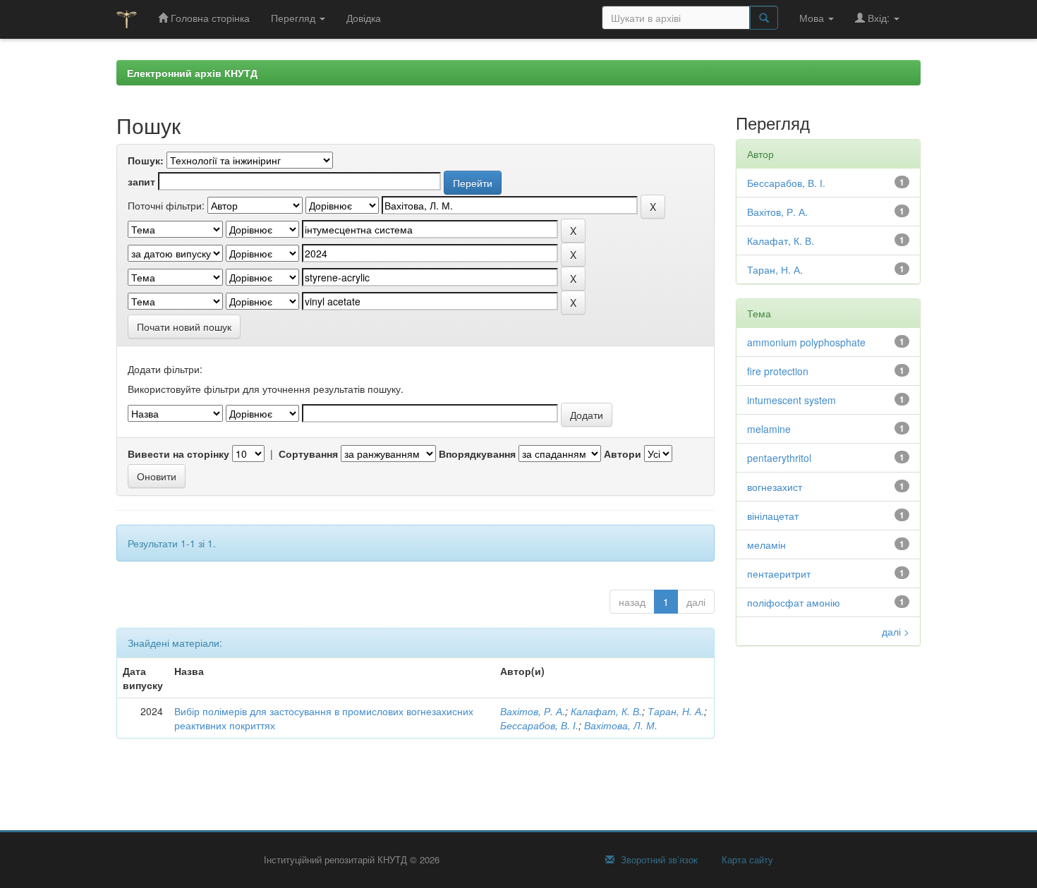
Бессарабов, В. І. (539, 725)
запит (141, 181)
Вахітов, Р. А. (532, 711)
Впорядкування (477, 453)
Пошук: (146, 160)
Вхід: (878, 18)
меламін (766, 544)
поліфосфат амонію (793, 602)
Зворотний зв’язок (658, 859)
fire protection (777, 371)
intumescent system (791, 400)
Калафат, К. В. (606, 711)
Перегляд (294, 18)
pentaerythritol (779, 458)
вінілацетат (773, 516)
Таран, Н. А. (676, 711)
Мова (813, 18)
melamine (769, 429)
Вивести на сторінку (178, 453)
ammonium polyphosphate (806, 342)
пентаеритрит (779, 573)
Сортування (308, 453)
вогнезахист (774, 487)
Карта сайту (746, 859)
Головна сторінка (209, 18)
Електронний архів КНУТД (192, 73)
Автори (622, 453)
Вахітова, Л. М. (620, 725)
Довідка (363, 18)
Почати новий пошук (184, 327)
